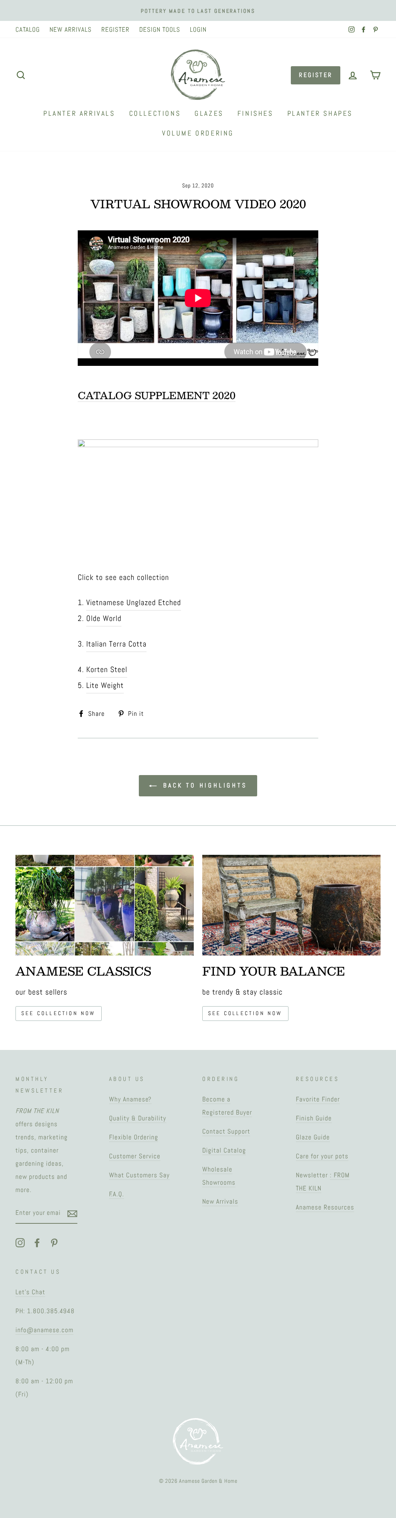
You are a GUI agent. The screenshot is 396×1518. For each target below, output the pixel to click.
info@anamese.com (44, 1330)
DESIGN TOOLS (159, 29)
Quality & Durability (137, 1118)
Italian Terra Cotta (116, 644)
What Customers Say (139, 1175)
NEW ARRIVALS (71, 29)
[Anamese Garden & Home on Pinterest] (54, 1242)
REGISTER (115, 29)
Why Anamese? (130, 1099)
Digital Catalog (224, 1150)
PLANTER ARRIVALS (79, 113)
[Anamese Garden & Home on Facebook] (37, 1242)
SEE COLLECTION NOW (245, 1013)
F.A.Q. (116, 1194)
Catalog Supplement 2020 (157, 395)
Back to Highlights (203, 785)
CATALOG (27, 29)
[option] (198, 10)
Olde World (103, 618)
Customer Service (134, 1156)
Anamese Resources (325, 1207)
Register (315, 75)
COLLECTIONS (155, 113)
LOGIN (198, 29)
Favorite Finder (318, 1099)
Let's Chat (30, 1292)
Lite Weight (105, 685)
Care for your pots (322, 1156)
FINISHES (255, 113)
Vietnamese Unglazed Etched (133, 602)
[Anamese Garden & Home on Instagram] (20, 1242)
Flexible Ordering (133, 1137)
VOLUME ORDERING (198, 133)
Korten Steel (106, 669)
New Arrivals (220, 1201)
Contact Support (226, 1131)
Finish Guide (314, 1118)
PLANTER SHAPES (320, 113)
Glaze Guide (313, 1137)
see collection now (58, 1013)
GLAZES (209, 113)
